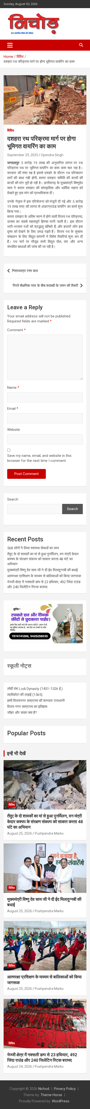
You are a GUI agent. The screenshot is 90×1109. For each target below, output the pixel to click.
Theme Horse (51, 1095)
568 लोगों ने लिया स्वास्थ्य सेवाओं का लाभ (33, 548)
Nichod (43, 1089)
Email (12, 408)
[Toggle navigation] (10, 45)
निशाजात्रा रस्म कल (25, 271)
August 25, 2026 (19, 833)
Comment (16, 330)
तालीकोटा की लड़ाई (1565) (24, 695)
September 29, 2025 (22, 155)
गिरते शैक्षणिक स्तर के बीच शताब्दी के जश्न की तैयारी (45, 285)
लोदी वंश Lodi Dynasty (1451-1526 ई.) (35, 689)
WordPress (60, 1101)
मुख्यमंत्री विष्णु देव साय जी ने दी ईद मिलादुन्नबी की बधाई (42, 570)
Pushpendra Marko (49, 833)
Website (13, 429)
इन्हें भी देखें (16, 753)
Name (13, 387)
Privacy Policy (65, 1089)
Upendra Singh (52, 155)
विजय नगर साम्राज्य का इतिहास (27, 706)
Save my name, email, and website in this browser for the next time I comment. (39, 458)
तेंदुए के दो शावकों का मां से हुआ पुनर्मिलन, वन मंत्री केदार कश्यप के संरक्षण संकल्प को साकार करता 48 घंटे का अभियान (43, 559)
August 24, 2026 (19, 1066)
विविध (10, 130)
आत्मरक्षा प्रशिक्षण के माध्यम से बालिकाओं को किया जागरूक (44, 576)
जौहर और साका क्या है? (22, 712)
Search (12, 499)
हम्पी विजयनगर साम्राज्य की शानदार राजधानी (36, 700)
